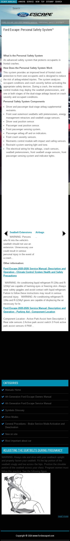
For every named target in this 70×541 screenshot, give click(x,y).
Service (30, 2)
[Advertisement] (35, 42)
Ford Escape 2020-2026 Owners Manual (20, 22)
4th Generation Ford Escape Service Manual (28, 403)
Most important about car (18, 440)
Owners (21, 2)
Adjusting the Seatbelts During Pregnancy (32, 450)
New (37, 2)
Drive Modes (11, 417)
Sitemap (49, 2)
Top (42, 2)
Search (58, 2)
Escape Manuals (8, 2)
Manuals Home (13, 390)
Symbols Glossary (14, 410)
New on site (11, 434)
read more (63, 516)
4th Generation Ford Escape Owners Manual (28, 396)
